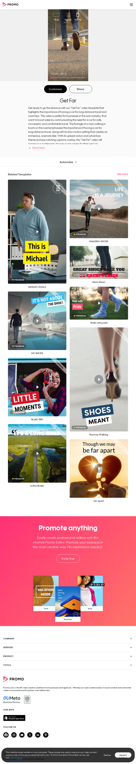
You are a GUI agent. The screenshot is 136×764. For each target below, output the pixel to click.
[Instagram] (27, 700)
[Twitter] (30, 735)
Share (80, 89)
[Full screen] (83, 72)
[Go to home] (12, 4)
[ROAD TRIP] (37, 387)
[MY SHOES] (37, 321)
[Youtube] (22, 735)
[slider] (51, 78)
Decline (107, 755)
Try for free (68, 558)
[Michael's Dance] (37, 232)
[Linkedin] (37, 735)
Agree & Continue (123, 756)
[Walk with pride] (99, 303)
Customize (55, 89)
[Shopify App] (68, 718)
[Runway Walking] (99, 379)
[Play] (68, 45)
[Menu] (131, 4)
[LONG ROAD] (37, 453)
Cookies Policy (16, 757)
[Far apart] (99, 468)
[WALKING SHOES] (99, 209)
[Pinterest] (45, 735)
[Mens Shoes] (99, 262)
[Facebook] (11, 699)
